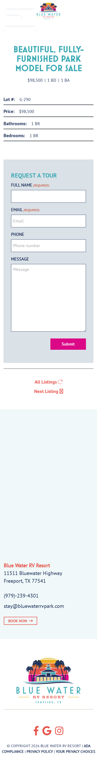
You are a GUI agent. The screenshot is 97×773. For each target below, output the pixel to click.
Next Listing (47, 391)
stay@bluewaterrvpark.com (34, 606)
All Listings (46, 382)
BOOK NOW (18, 620)
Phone (17, 234)
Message (20, 259)
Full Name (30, 185)
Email (25, 209)
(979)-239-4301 (21, 595)
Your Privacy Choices (75, 751)
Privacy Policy (40, 751)
